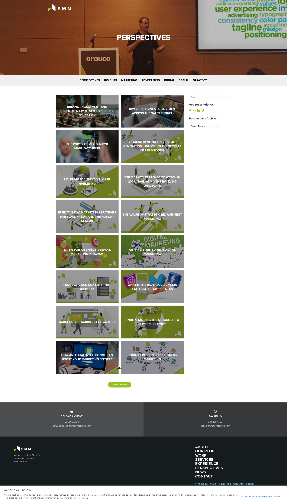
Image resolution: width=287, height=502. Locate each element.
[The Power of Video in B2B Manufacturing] (87, 146)
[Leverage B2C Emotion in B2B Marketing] (87, 181)
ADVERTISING (151, 80)
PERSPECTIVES (90, 80)
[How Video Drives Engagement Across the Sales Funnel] (152, 111)
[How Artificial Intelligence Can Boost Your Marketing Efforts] (87, 357)
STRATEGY (200, 80)
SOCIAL (184, 80)
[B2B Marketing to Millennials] (152, 427)
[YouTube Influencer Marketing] (152, 462)
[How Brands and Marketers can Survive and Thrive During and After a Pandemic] (152, 392)
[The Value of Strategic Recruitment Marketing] (152, 216)
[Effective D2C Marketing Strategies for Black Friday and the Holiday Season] (87, 216)
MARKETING (129, 80)
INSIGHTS (110, 80)
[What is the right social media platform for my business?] (152, 286)
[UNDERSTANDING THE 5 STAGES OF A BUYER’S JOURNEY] (152, 322)
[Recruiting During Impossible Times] (87, 392)
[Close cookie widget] (284, 488)
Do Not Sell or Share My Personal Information (262, 496)
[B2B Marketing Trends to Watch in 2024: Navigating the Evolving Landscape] (152, 181)
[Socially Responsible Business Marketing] (152, 357)
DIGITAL (169, 80)
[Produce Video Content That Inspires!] (87, 286)
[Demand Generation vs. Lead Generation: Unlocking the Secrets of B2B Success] (152, 146)
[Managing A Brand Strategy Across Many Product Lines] (87, 462)
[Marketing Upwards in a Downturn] (87, 322)
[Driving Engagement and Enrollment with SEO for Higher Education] (87, 111)
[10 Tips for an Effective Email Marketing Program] (87, 251)
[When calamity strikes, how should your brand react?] (87, 427)
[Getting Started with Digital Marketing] (152, 251)
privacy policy (80, 497)
